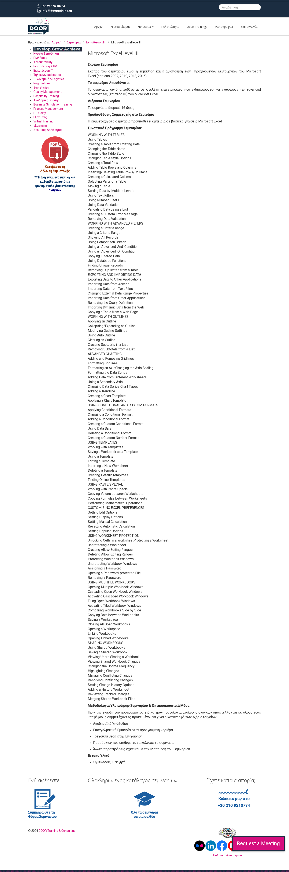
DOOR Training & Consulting (57, 830)
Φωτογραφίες (224, 27)
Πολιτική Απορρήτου (227, 855)
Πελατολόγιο (170, 27)
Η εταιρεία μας (120, 27)
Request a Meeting (258, 843)
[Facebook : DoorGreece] (222, 845)
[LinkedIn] (211, 845)
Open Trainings (197, 27)
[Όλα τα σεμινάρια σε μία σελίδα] (144, 799)
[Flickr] (199, 845)
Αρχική (98, 27)
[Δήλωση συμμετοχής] (55, 150)
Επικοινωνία (249, 27)
